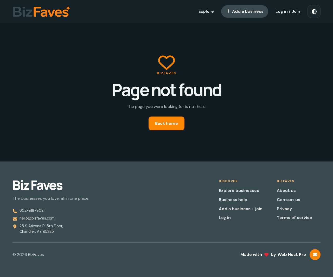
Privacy (284, 208)
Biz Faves (37, 185)
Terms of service (294, 217)
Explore (206, 11)
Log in (225, 217)
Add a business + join (240, 208)
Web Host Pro (292, 254)
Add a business (247, 11)
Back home (166, 123)
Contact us (288, 199)
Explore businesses (239, 190)
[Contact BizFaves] (315, 254)
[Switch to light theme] (314, 11)
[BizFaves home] (41, 11)
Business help (233, 199)
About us (286, 190)
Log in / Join (288, 11)
